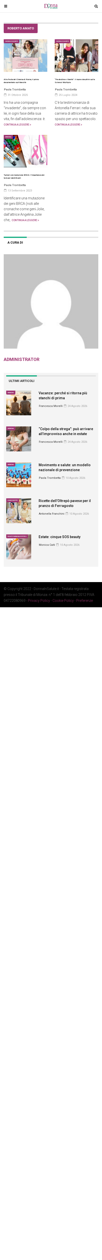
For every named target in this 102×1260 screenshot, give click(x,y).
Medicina (8, 137)
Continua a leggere (17, 124)
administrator (21, 359)
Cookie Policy (63, 601)
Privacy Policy (39, 601)
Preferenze (84, 601)
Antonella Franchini (51, 513)
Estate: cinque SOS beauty (59, 537)
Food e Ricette (13, 500)
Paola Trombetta (50, 478)
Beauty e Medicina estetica (17, 536)
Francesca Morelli (51, 406)
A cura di (15, 242)
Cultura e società (11, 41)
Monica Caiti (47, 544)
